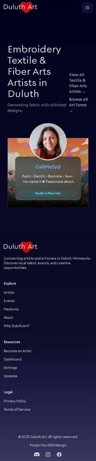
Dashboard (12, 359)
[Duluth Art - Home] (20, 7)
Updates (10, 376)
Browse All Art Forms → (78, 105)
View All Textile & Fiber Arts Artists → (78, 83)
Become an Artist (17, 351)
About (8, 318)
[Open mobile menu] (87, 8)
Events (9, 301)
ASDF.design (56, 445)
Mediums (11, 309)
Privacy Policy (15, 401)
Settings (10, 368)
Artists (9, 293)
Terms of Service (17, 410)
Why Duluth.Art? (17, 326)
